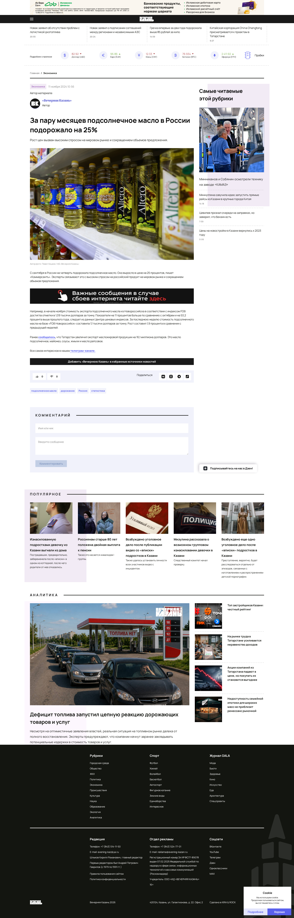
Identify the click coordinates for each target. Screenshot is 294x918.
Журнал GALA (220, 756)
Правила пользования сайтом (107, 873)
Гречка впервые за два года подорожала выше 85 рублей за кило (176, 30)
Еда (212, 790)
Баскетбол (156, 779)
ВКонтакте (215, 846)
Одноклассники (218, 868)
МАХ (212, 873)
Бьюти (213, 768)
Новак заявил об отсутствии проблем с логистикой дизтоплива (55, 30)
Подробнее (255, 912)
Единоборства (158, 801)
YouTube (214, 852)
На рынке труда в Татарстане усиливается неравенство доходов (244, 640)
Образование (97, 806)
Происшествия (98, 790)
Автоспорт (156, 784)
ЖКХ (92, 773)
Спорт (154, 756)
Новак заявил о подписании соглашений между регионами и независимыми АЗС (115, 30)
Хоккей (154, 768)
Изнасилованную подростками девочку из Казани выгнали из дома (48, 544)
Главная (34, 73)
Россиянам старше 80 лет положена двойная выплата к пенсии (99, 544)
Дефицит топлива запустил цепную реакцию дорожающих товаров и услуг (104, 718)
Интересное (157, 806)
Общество (95, 768)
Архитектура (217, 795)
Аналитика (44, 595)
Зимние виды (157, 795)
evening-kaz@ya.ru (108, 852)
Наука (93, 801)
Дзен (212, 862)
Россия (83, 390)
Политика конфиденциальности (108, 879)
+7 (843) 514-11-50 (111, 846)
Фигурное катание (160, 790)
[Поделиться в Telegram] (179, 376)
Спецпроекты (217, 801)
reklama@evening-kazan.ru (172, 852)
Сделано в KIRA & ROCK (223, 902)
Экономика (50, 73)
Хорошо (279, 912)
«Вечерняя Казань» (57, 100)
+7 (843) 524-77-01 (171, 846)
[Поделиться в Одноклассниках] (171, 376)
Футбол (154, 763)
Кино (212, 779)
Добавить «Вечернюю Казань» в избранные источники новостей (112, 361)
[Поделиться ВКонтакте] (163, 376)
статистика (98, 390)
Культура (95, 795)
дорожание (68, 390)
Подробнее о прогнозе (41, 57)
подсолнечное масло (44, 390)
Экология (95, 812)
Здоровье (215, 773)
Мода (213, 763)
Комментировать (51, 463)
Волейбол (155, 773)
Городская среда (99, 763)
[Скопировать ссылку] (187, 376)
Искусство (216, 784)
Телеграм (215, 857)
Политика (95, 779)
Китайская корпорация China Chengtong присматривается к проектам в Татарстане (236, 32)
